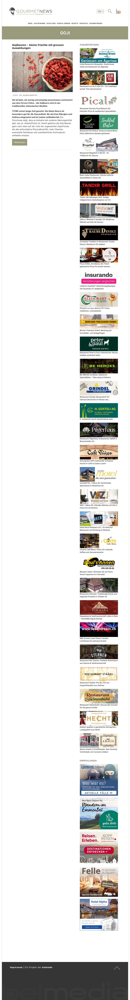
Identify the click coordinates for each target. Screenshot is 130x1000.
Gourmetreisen (95, 23)
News (30, 23)
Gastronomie (39, 23)
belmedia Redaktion (30, 95)
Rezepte (74, 23)
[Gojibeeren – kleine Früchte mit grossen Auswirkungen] (42, 72)
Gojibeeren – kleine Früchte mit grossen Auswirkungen (38, 46)
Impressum (16, 967)
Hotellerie (51, 23)
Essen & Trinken (63, 23)
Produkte (83, 23)
